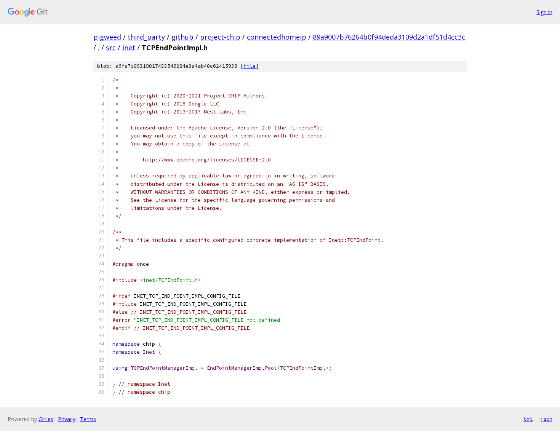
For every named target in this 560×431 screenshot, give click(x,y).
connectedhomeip (276, 37)
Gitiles (45, 419)
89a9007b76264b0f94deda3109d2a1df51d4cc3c (389, 37)
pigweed (107, 37)
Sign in (544, 12)
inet (128, 47)
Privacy (66, 419)
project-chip (220, 37)
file (249, 66)
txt (528, 418)
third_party (146, 37)
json (546, 418)
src (111, 47)
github (182, 37)
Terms (88, 419)
